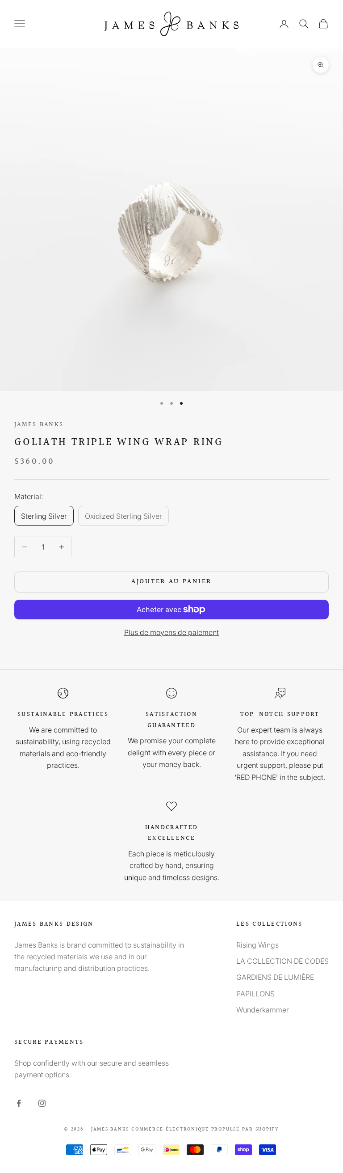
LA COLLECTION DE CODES (282, 961)
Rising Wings (257, 944)
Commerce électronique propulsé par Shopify (205, 1129)
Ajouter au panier (171, 581)
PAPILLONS (255, 993)
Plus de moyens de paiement (171, 632)
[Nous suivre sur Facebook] (18, 1103)
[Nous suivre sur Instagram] (42, 1103)
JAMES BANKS (38, 424)
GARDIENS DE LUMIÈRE (275, 977)
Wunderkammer (262, 1009)
